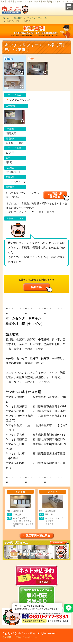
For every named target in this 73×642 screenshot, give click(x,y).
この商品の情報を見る (55, 195)
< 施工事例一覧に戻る (36, 535)
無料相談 (36, 287)
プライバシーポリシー (26, 637)
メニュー (69, 6)
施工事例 (18, 18)
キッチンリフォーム (37, 18)
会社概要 (7, 637)
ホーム (6, 18)
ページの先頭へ (69, 630)
